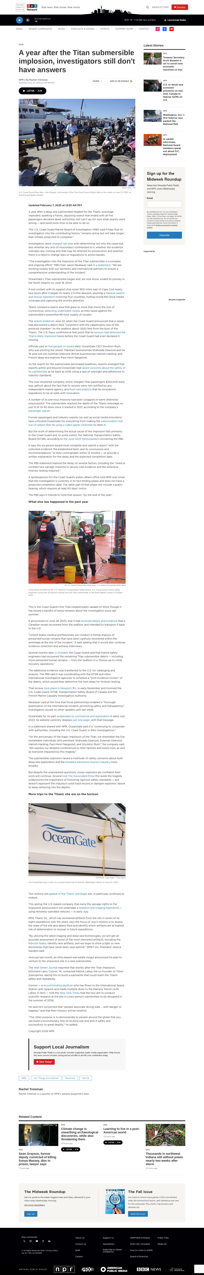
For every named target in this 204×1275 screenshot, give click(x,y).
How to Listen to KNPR (141, 1250)
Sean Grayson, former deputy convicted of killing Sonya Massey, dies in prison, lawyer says (37, 1159)
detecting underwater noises (62, 311)
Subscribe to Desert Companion (112, 1251)
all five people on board (59, 346)
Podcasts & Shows (83, 28)
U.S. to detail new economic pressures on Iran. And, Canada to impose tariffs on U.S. (173, 92)
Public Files (163, 1238)
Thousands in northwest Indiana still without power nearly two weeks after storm (164, 1159)
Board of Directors (139, 1257)
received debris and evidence (99, 621)
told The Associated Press (78, 776)
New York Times (70, 993)
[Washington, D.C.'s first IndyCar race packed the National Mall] (153, 116)
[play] (19, 20)
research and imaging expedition (99, 908)
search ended (42, 321)
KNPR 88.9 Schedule (140, 1238)
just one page (81, 720)
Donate (181, 7)
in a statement (101, 265)
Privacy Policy (52, 1250)
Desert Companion (40, 28)
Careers (79, 1257)
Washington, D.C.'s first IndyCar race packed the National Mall (173, 119)
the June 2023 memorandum (81, 439)
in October (61, 652)
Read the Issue (138, 1214)
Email (150, 198)
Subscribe (164, 235)
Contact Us (80, 1244)
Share (96, 81)
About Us (80, 1238)
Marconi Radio (37, 943)
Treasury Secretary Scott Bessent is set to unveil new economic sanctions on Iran (173, 63)
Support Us (108, 1238)
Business (70, 1078)
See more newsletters (34, 1205)
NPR (21, 44)
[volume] (27, 20)
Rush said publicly (80, 389)
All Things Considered (46, 1078)
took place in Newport (57, 688)
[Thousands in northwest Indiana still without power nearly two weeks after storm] (165, 1135)
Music (61, 28)
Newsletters (160, 7)
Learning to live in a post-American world (121, 1130)
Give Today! (45, 1062)
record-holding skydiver (58, 985)
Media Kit (162, 1244)
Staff (77, 1250)
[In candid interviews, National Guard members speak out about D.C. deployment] (153, 140)
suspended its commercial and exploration (83, 716)
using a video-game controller (74, 425)
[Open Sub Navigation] (25, 29)
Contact (144, 28)
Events (105, 28)
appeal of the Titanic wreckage (68, 894)
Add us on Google (119, 81)
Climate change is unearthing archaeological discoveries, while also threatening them (79, 1134)
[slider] (32, 20)
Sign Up (31, 1214)
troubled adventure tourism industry (87, 762)
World (85, 1078)
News (19, 28)
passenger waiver (39, 411)
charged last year (62, 243)
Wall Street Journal (45, 967)
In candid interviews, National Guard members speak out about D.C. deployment (172, 146)
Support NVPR (124, 28)
